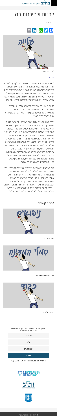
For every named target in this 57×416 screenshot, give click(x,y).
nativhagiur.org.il (25, 415)
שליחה (28, 355)
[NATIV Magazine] (45, 2)
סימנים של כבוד (48, 312)
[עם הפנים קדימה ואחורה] (28, 258)
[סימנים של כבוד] (28, 296)
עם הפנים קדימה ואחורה (45, 275)
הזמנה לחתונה (48, 238)
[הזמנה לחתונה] (28, 222)
